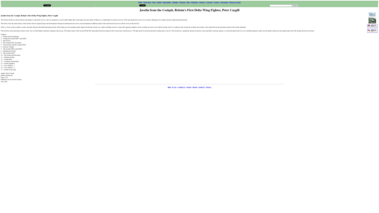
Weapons (182, 2)
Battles (159, 2)
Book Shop (147, 2)
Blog (188, 2)
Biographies (167, 2)
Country (216, 2)
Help (169, 87)
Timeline (175, 2)
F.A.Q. (174, 87)
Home (140, 2)
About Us (201, 87)
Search (189, 87)
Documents (224, 2)
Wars (154, 2)
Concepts (209, 2)
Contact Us (181, 87)
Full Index (194, 2)
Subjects (202, 2)
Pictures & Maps (235, 2)
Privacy (208, 87)
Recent (195, 87)
